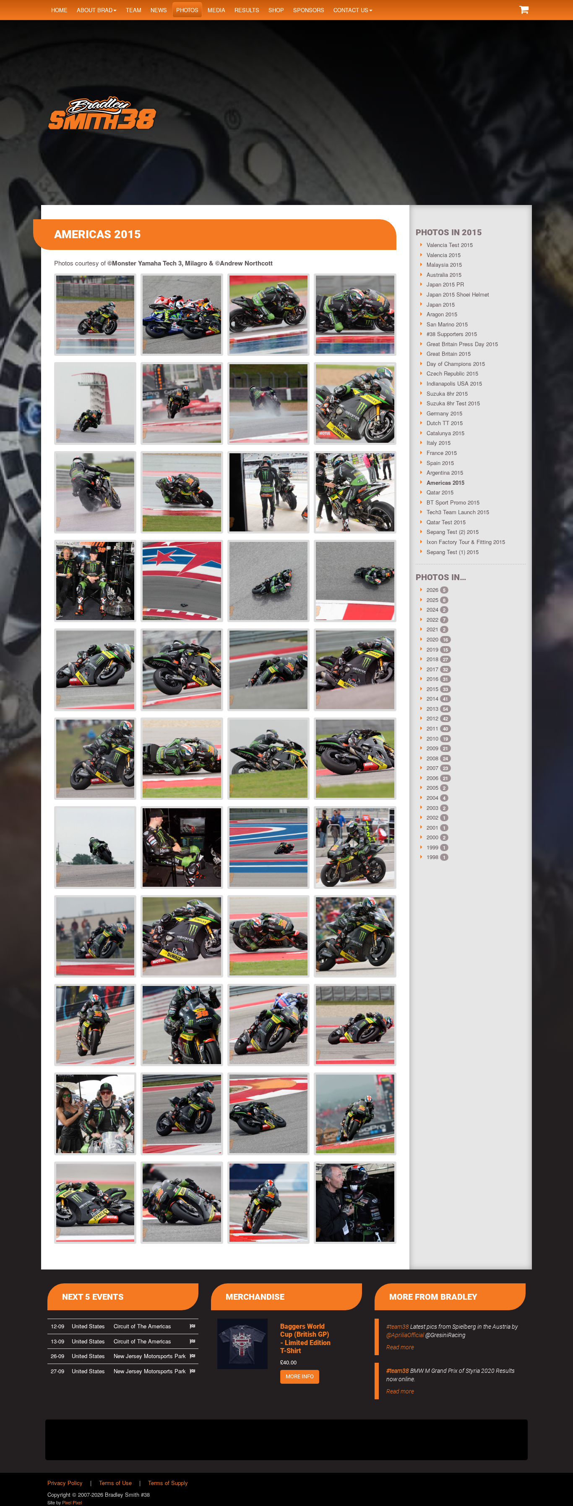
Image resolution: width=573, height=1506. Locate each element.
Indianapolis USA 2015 (454, 383)
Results (246, 10)
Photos (187, 10)
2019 (432, 649)
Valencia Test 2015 (450, 245)
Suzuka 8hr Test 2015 (453, 403)
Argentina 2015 (445, 472)
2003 (432, 808)
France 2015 (442, 453)
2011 (432, 728)
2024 (432, 609)
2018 (432, 659)
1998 (432, 857)
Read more (400, 1347)
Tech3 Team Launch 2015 (458, 512)
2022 (432, 619)
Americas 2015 (445, 482)
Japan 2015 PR (445, 284)
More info (300, 1376)
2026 (432, 590)
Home (59, 10)
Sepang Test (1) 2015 (453, 552)
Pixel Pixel (72, 1502)
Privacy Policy (65, 1483)
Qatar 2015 (440, 492)
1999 (432, 847)
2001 (432, 827)
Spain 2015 (440, 463)
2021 (432, 629)
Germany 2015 (444, 413)
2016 (432, 679)
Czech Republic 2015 (452, 373)
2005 (432, 787)
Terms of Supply (168, 1483)
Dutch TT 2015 (445, 423)
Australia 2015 (444, 275)
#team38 (397, 1326)
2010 (432, 738)
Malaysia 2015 (444, 264)
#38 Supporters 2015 (452, 334)
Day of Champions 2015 (456, 364)
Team (133, 10)
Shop (276, 10)
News (159, 10)
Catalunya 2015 (445, 433)
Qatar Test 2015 (446, 522)
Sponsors (308, 10)
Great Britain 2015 (449, 353)
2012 (432, 718)
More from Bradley (433, 1297)
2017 (432, 669)
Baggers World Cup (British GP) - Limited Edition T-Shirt (305, 1338)
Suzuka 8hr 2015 (447, 393)
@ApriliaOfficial (405, 1335)
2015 (432, 689)
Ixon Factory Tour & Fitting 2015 (466, 542)
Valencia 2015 (444, 255)
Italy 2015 (439, 443)
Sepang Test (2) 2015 (453, 532)
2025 (432, 600)
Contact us (350, 10)
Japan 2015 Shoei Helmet (458, 294)
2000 (432, 837)
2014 (432, 698)
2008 (432, 758)
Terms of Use (115, 1483)
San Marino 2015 (447, 324)
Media (216, 10)
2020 (432, 639)
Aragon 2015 (442, 314)
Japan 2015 (441, 304)
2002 (432, 817)
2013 (432, 708)
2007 (432, 768)
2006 (432, 778)
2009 (432, 748)
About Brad (94, 10)
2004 (432, 798)
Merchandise (255, 1297)
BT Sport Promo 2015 (453, 502)
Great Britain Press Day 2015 (462, 344)
